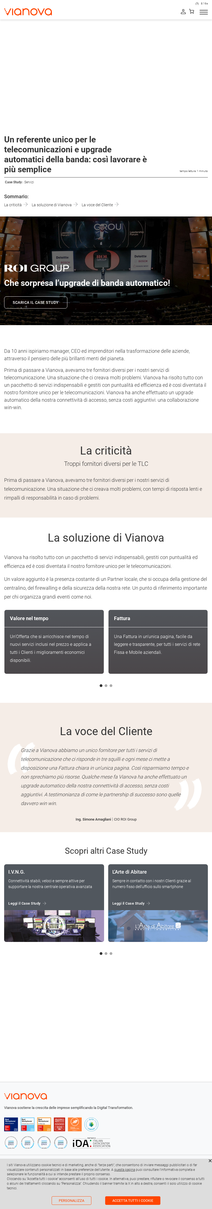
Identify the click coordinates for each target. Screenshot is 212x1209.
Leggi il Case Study (24, 903)
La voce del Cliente (98, 205)
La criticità (13, 205)
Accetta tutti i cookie (132, 1200)
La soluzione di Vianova (52, 205)
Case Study (13, 182)
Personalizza (71, 1200)
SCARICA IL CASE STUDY (36, 302)
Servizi (29, 182)
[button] (101, 685)
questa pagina (124, 1170)
